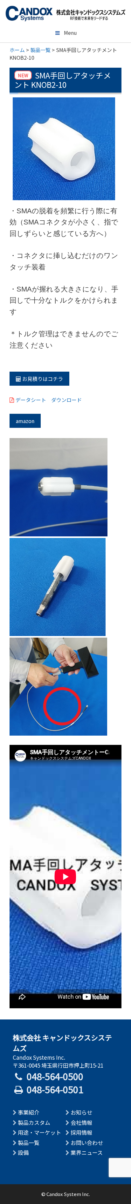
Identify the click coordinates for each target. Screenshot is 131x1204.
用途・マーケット (39, 1132)
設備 (23, 1152)
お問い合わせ (87, 1143)
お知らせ (81, 1112)
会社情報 (81, 1122)
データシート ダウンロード (49, 400)
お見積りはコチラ (42, 378)
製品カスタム (34, 1122)
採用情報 (81, 1132)
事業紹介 (28, 1112)
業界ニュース (87, 1152)
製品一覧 (28, 1143)
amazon (25, 421)
